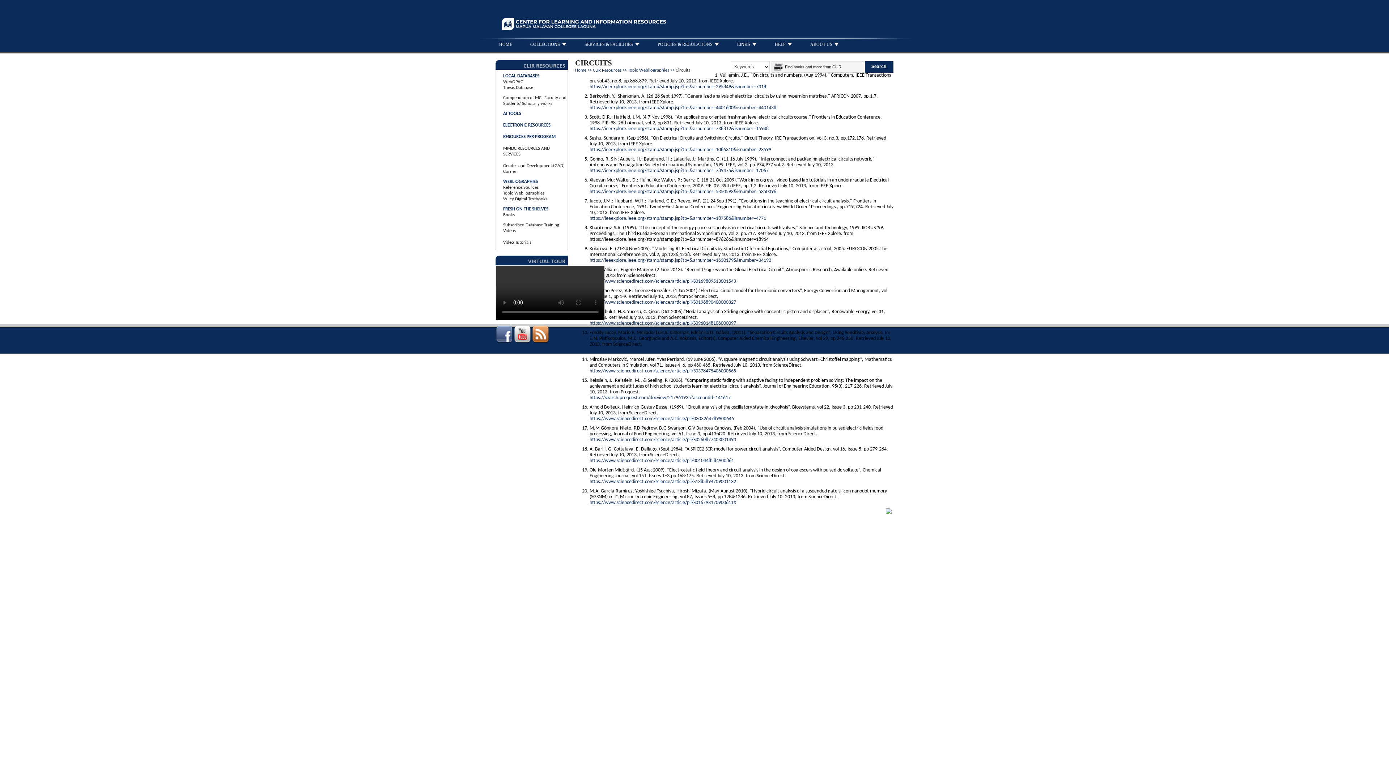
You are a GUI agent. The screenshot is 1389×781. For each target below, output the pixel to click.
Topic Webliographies (523, 193)
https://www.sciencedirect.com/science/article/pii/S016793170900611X (663, 502)
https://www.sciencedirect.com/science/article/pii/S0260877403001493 (663, 440)
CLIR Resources (607, 70)
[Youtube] (522, 342)
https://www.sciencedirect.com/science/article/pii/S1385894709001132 (663, 481)
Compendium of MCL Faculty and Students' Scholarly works (534, 100)
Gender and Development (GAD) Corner (534, 168)
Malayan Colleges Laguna (832, 509)
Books (509, 215)
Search (878, 66)
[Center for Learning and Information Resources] (627, 33)
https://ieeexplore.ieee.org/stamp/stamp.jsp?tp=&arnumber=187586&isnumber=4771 (678, 218)
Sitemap (723, 509)
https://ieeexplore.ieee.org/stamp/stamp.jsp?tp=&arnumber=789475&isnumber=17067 (679, 170)
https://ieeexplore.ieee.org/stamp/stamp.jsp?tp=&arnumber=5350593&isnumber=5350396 (683, 191)
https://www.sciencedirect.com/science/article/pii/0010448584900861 (662, 460)
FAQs (702, 509)
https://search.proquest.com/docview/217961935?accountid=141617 (660, 398)
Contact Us (787, 509)
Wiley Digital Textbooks (525, 199)
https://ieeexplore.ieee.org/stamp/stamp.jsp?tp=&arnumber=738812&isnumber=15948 (679, 129)
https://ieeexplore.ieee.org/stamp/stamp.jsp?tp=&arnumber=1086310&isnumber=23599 (680, 150)
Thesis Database (518, 87)
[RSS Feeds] (540, 342)
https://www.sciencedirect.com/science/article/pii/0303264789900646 (662, 419)
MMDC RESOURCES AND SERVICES (526, 151)
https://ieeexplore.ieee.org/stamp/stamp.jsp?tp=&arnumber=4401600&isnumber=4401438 (683, 108)
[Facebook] (504, 342)
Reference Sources (521, 187)
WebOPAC (513, 82)
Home (580, 70)
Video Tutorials (517, 242)
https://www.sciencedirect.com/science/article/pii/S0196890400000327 (663, 302)
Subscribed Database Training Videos (531, 228)
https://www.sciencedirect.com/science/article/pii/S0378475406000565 (663, 371)
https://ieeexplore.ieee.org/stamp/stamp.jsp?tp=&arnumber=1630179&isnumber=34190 (680, 260)
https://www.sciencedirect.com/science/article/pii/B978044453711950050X (667, 350)
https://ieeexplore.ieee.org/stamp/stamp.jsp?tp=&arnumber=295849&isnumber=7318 (678, 87)
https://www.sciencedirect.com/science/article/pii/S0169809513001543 (663, 281)
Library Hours (754, 509)
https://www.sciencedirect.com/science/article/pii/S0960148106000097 (663, 323)
